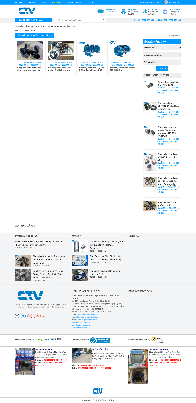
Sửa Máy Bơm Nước (35, 26)
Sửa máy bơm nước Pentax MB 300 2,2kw (122, 69)
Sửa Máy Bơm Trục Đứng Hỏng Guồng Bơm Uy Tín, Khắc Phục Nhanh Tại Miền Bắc (48, 274)
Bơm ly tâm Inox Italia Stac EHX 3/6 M (168, 83)
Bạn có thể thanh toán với (24, 340)
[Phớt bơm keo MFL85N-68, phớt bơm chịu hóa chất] (150, 106)
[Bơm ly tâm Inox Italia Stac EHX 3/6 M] (150, 85)
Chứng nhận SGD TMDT (81, 340)
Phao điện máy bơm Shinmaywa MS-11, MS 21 (105, 272)
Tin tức (31, 2)
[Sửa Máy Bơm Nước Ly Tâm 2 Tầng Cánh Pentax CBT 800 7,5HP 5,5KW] (92, 50)
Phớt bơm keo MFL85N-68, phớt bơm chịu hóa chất (168, 106)
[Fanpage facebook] (17, 316)
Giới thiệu (18, 2)
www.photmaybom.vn (79, 328)
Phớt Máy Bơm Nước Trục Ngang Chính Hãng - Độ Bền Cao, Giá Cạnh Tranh (49, 259)
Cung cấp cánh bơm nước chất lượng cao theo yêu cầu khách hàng (29, 69)
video (42, 2)
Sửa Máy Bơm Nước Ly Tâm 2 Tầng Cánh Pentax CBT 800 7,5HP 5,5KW (92, 69)
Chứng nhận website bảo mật (139, 340)
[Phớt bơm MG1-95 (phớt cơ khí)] (150, 206)
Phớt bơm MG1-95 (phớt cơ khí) (166, 204)
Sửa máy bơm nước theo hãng (61, 26)
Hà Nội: (138, 20)
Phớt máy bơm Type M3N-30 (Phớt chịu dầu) (167, 157)
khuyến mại (56, 2)
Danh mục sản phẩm (31, 20)
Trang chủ (19, 26)
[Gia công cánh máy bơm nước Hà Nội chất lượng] (61, 50)
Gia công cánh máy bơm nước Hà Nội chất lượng (59, 69)
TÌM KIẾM (162, 68)
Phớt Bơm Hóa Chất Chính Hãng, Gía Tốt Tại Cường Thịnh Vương (106, 258)
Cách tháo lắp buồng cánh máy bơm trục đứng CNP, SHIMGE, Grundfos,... (107, 245)
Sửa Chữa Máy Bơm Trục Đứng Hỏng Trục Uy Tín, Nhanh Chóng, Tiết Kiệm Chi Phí (39, 243)
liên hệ (91, 2)
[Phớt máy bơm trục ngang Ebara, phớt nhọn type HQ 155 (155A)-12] (150, 131)
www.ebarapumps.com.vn (81, 325)
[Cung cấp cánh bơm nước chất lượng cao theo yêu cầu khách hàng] (30, 50)
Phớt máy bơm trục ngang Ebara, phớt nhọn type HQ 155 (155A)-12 (167, 132)
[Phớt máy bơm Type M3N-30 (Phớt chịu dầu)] (150, 162)
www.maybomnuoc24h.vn (87, 320)
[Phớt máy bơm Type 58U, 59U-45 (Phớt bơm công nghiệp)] (150, 182)
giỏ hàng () (174, 2)
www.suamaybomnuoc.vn (81, 322)
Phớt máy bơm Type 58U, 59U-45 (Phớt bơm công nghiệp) (167, 181)
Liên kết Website (74, 2)
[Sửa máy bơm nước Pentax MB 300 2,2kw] (123, 50)
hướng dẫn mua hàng (149, 2)
